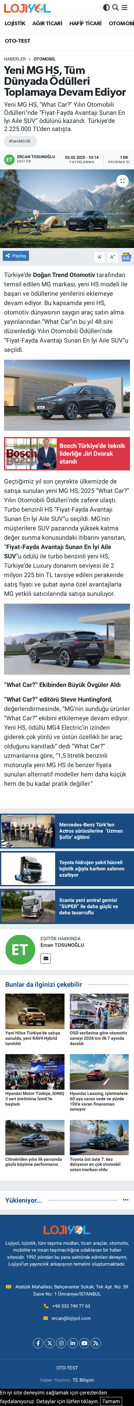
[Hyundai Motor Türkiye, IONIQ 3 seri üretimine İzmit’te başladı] (35, 1071)
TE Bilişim (83, 1380)
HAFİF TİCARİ (85, 24)
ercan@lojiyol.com (71, 1318)
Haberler (15, 58)
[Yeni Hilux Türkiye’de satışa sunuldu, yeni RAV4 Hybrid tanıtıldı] (35, 1011)
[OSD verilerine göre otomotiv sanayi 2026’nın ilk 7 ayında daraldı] (99, 1011)
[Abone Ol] (126, 257)
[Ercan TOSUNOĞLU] (20, 949)
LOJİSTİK (15, 24)
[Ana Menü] (124, 8)
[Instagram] (61, 1343)
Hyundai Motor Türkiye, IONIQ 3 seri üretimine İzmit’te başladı (34, 1099)
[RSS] (96, 1343)
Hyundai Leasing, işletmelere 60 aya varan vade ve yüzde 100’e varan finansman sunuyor (99, 1101)
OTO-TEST (17, 41)
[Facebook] (38, 1343)
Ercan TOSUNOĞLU (62, 945)
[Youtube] (84, 1343)
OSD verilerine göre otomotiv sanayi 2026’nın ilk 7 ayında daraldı (98, 1038)
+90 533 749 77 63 (71, 1306)
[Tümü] (126, 1200)
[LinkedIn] (73, 1343)
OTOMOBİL (45, 58)
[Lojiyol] (27, 8)
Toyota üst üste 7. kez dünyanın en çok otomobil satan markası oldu (95, 1164)
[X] (50, 1343)
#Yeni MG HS (20, 141)
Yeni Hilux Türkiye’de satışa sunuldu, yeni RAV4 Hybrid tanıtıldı (32, 1038)
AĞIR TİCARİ (47, 24)
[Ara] (115, 8)
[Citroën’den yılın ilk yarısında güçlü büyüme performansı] (35, 1137)
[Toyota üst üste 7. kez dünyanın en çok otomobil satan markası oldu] (99, 1137)
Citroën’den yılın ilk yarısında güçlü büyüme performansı (33, 1162)
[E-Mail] (46, 958)
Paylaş (19, 256)
